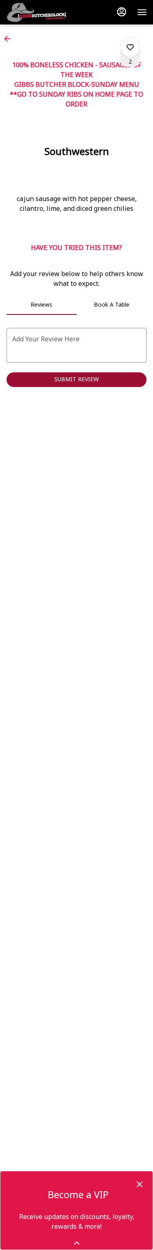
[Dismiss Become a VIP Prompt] (139, 1184)
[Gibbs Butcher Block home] (57, 12)
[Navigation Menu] (142, 12)
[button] (10, 38)
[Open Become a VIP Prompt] (77, 1243)
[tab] (42, 305)
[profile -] (121, 12)
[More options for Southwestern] (130, 47)
